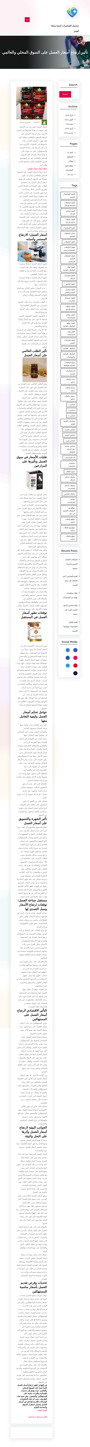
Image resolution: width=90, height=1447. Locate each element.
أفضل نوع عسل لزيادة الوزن (37, 1417)
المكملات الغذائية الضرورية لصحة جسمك (71, 563)
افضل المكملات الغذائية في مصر (69, 248)
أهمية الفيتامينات (69, 228)
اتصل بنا (70, 152)
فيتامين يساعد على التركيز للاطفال (70, 449)
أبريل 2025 (69, 115)
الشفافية (70, 157)
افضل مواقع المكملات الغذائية (69, 324)
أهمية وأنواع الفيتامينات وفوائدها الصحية (70, 626)
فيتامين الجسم (70, 435)
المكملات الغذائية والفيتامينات (69, 355)
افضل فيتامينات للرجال (69, 277)
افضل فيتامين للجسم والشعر (70, 291)
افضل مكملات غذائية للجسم (70, 307)
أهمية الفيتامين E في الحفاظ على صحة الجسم (70, 580)
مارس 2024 (68, 133)
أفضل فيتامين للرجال (70, 212)
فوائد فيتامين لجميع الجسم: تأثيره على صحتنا (70, 609)
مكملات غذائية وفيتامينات (70, 487)
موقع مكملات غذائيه (70, 537)
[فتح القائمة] (27, 19)
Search (65, 94)
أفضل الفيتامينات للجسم (69, 195)
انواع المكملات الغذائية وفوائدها (69, 363)
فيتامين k (71, 416)
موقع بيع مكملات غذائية (69, 529)
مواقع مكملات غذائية (70, 520)
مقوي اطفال (70, 472)
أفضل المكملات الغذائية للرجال (69, 204)
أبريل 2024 (69, 128)
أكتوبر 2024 (69, 120)
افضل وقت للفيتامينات (71, 333)
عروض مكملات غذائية (70, 397)
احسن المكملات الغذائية (69, 234)
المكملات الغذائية (69, 348)
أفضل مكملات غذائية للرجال (70, 220)
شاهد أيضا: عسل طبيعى (37, 168)
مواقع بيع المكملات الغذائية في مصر (69, 511)
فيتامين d (71, 410)
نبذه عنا (70, 174)
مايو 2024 (69, 124)
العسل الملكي (42, 1410)
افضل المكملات (69, 242)
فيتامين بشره (70, 441)
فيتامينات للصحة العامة (69, 422)
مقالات (70, 161)
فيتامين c (71, 405)
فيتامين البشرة (70, 430)
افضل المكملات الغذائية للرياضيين (69, 259)
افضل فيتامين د (69, 284)
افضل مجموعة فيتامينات (70, 299)
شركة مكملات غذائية (70, 389)
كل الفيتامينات (70, 458)
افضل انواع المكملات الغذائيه (69, 268)
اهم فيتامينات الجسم (70, 372)
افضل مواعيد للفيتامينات (70, 316)
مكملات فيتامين (69, 494)
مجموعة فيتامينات (71, 464)
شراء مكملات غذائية (70, 380)
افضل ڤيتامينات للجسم (69, 341)
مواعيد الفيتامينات (71, 500)
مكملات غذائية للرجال (70, 478)
